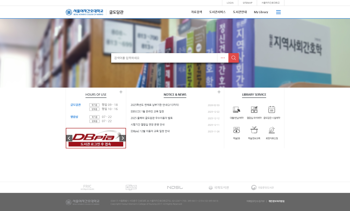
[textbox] (164, 58)
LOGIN (230, 2)
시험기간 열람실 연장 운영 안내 (147, 124)
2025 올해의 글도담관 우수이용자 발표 (152, 117)
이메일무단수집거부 (255, 201)
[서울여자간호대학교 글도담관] (95, 12)
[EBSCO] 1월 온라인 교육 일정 (147, 111)
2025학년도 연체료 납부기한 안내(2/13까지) (155, 104)
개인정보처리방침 (276, 201)
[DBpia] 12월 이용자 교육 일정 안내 (150, 131)
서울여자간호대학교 (271, 2)
